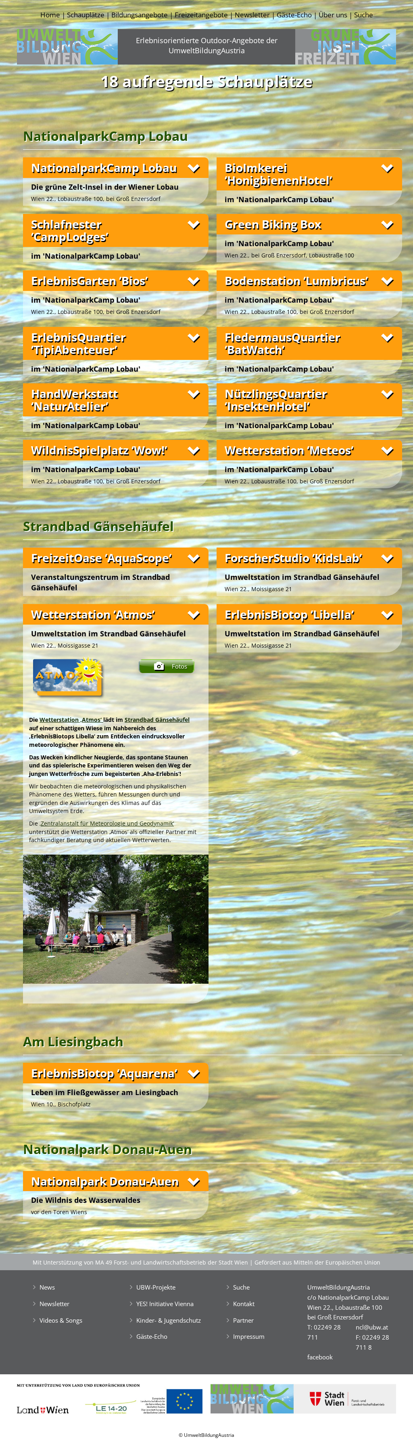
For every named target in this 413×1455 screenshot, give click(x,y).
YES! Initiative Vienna (165, 1304)
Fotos (179, 666)
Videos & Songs (61, 1320)
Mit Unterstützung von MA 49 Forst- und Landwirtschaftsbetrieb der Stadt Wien (140, 1262)
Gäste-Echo (294, 14)
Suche (363, 14)
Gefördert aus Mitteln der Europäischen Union (317, 1262)
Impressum (249, 1336)
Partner (243, 1320)
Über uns (333, 14)
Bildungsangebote (139, 14)
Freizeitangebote (201, 14)
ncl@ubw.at (372, 1327)
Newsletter (252, 14)
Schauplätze (85, 14)
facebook (320, 1357)
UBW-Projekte (155, 1287)
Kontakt (243, 1304)
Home (50, 14)
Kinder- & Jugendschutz (168, 1320)
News (47, 1287)
